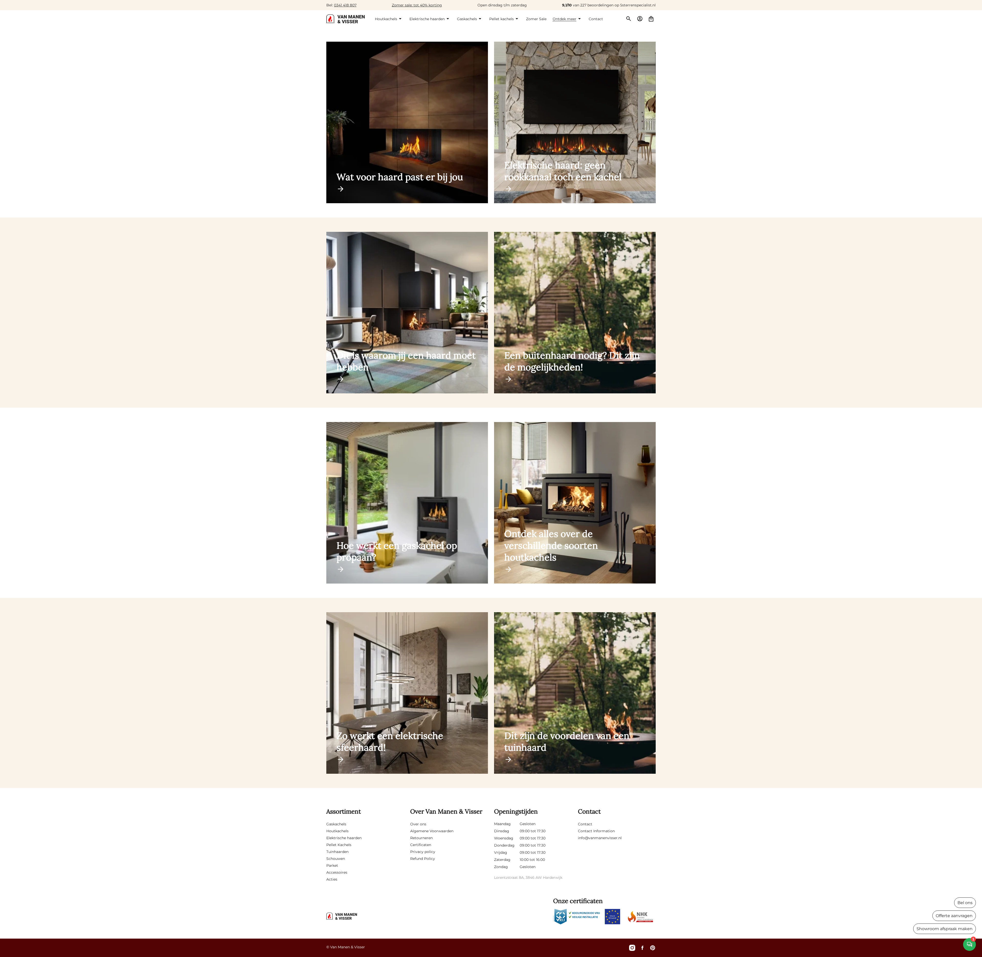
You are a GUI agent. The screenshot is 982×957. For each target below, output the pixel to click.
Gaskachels (336, 824)
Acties (331, 879)
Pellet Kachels (338, 844)
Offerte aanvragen (954, 915)
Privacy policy (422, 851)
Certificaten (420, 844)
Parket (332, 865)
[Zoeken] (628, 18)
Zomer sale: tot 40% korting (417, 5)
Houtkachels (337, 831)
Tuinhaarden (337, 851)
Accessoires (336, 872)
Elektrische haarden (344, 838)
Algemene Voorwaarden (431, 831)
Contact (585, 824)
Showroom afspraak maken (945, 928)
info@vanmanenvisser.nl (600, 838)
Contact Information (596, 831)
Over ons (418, 824)
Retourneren (421, 838)
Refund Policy (422, 858)
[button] (389, 19)
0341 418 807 (345, 5)
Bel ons (965, 902)
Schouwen (335, 858)
